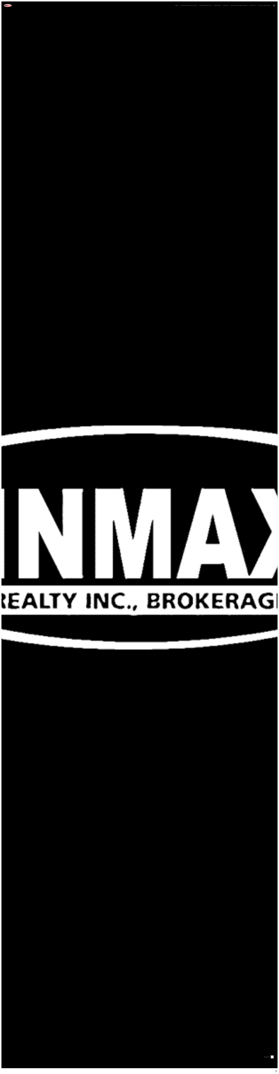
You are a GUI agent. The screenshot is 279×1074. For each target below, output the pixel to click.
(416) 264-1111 (253, 5)
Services (226, 5)
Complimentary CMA (205, 5)
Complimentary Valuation (189, 5)
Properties (217, 5)
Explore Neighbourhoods (239, 5)
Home (176, 5)
